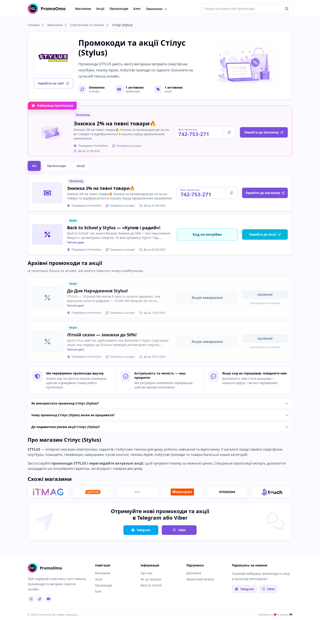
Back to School (151, 585)
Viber (182, 530)
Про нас (147, 573)
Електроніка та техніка (87, 25)
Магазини (83, 9)
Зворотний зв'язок (200, 579)
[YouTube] (48, 598)
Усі (34, 166)
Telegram (144, 530)
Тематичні (154, 9)
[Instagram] (31, 598)
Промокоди (118, 9)
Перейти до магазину (261, 132)
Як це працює (151, 579)
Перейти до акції (262, 234)
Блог (137, 9)
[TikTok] (39, 598)
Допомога (193, 573)
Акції (100, 9)
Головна (34, 25)
